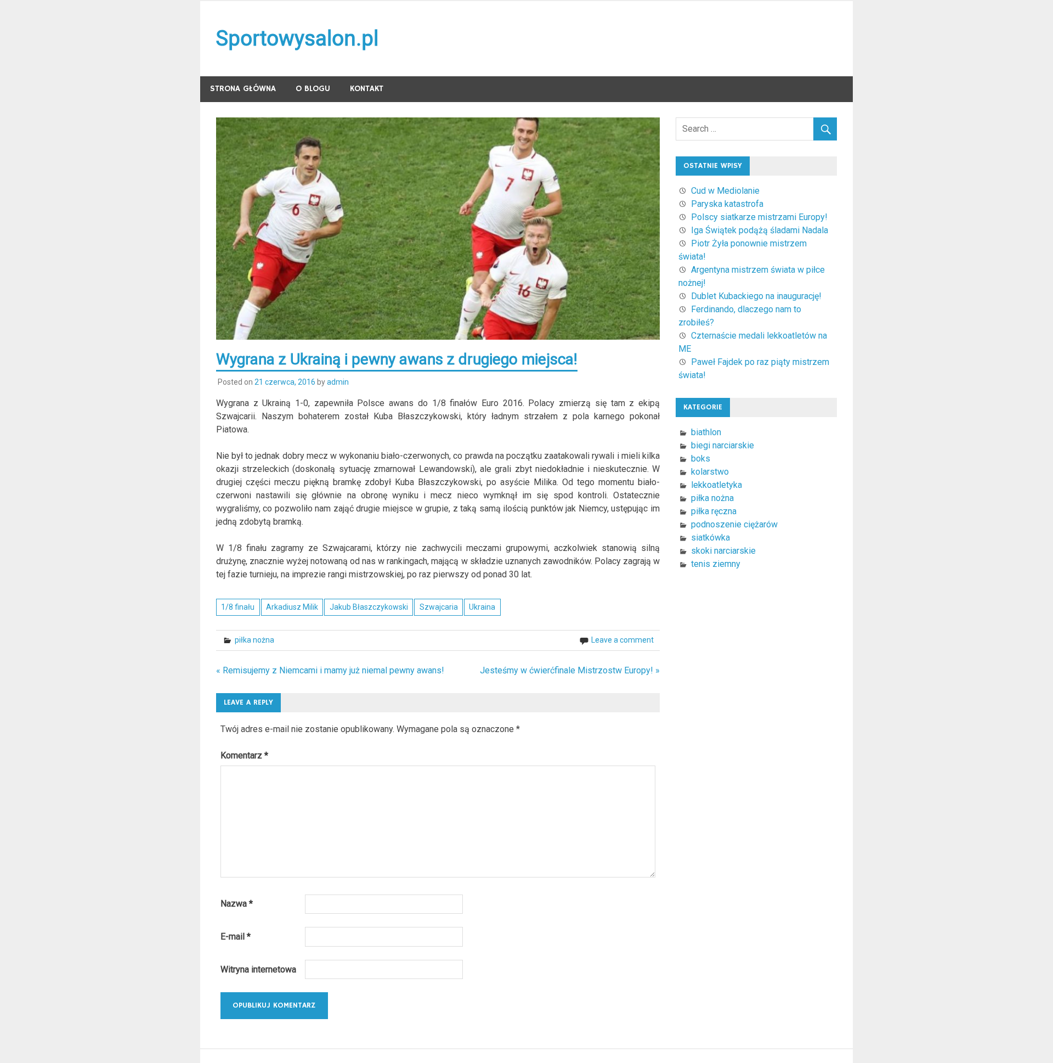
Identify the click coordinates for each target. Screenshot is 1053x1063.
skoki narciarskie (723, 550)
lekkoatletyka (716, 485)
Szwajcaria (439, 607)
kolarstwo (710, 471)
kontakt (366, 88)
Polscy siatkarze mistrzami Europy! (759, 217)
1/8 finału (237, 607)
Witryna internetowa (258, 969)
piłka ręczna (714, 511)
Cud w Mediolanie (725, 190)
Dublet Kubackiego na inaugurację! (756, 296)
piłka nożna (254, 639)
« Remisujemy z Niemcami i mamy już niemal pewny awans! (330, 670)
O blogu (313, 88)
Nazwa (236, 903)
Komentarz (244, 755)
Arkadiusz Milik (292, 607)
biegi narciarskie (722, 445)
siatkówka (710, 537)
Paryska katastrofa (727, 204)
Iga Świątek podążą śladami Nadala (759, 230)
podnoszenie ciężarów (734, 524)
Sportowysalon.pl (297, 38)
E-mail (235, 936)
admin (338, 382)
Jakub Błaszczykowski (369, 607)
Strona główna (243, 88)
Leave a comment (622, 639)
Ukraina (482, 607)
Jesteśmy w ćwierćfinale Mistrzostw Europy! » (570, 670)
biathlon (706, 432)
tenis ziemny (715, 564)
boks (700, 458)
